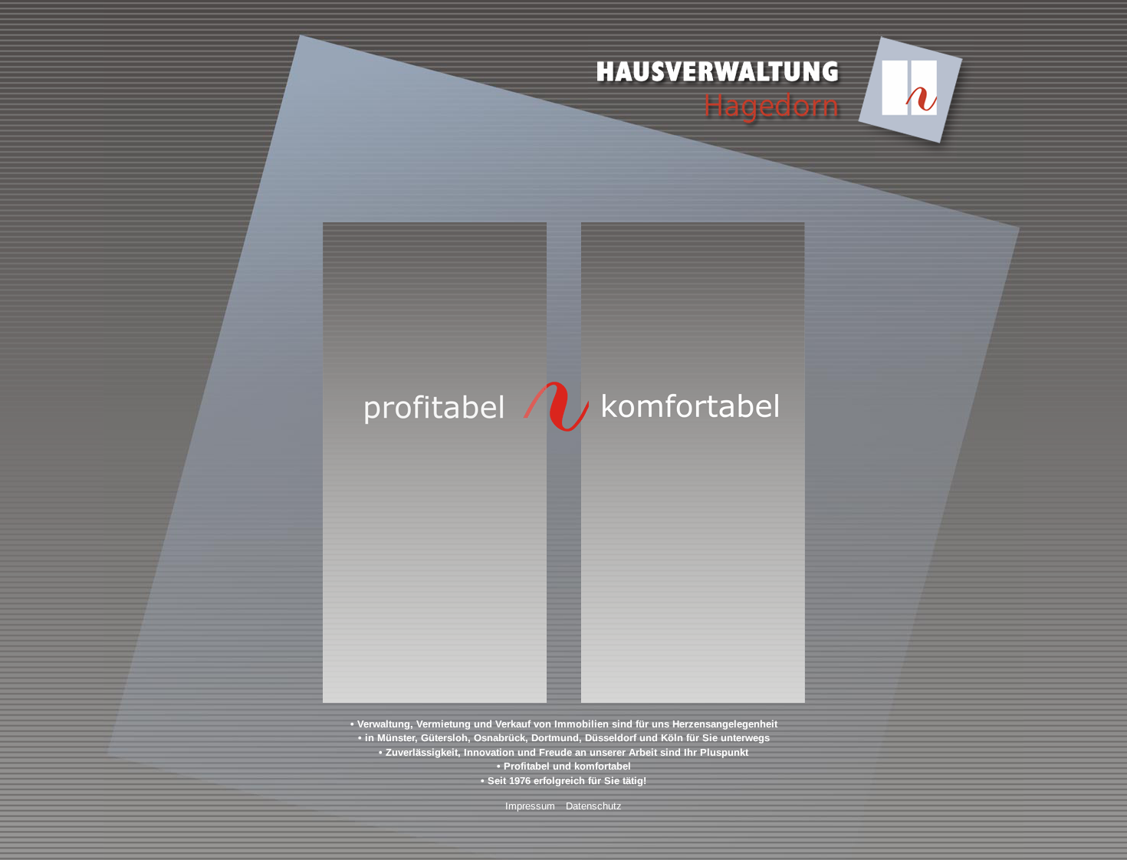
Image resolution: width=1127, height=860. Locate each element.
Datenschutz (594, 806)
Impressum (530, 806)
